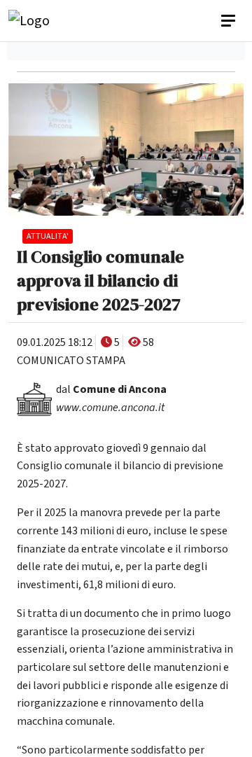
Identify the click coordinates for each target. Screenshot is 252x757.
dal (111, 389)
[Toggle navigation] (230, 21)
